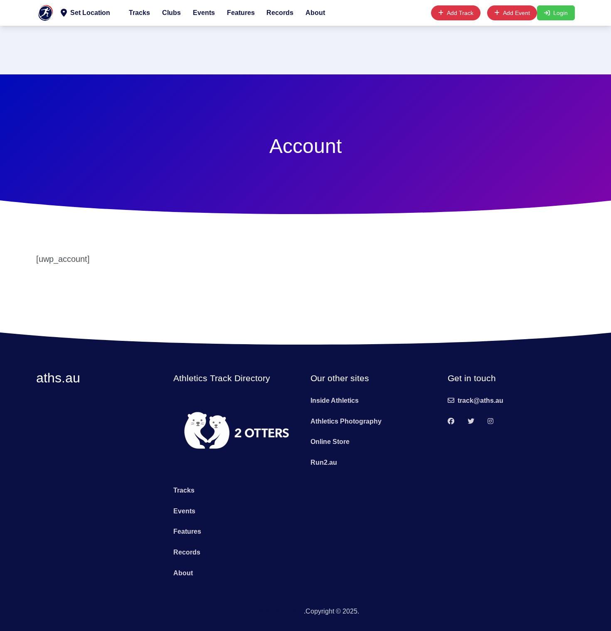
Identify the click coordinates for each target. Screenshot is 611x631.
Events (204, 12)
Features (241, 12)
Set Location (90, 12)
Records (279, 12)
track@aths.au (480, 400)
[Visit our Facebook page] (451, 421)
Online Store (330, 441)
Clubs (171, 12)
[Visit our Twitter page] (471, 421)
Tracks (139, 12)
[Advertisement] (305, 48)
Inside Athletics (334, 400)
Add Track (460, 13)
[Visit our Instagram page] (490, 421)
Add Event (516, 13)
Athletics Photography (346, 421)
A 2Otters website (278, 611)
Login (560, 13)
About (315, 12)
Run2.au (323, 462)
